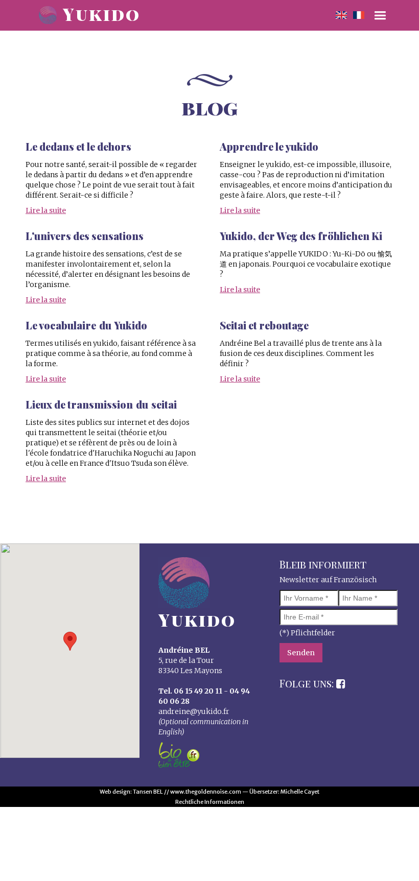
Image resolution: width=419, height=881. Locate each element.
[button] (70, 641)
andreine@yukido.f (192, 711)
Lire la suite (46, 210)
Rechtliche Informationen (209, 801)
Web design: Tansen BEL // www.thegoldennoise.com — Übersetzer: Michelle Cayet (209, 791)
